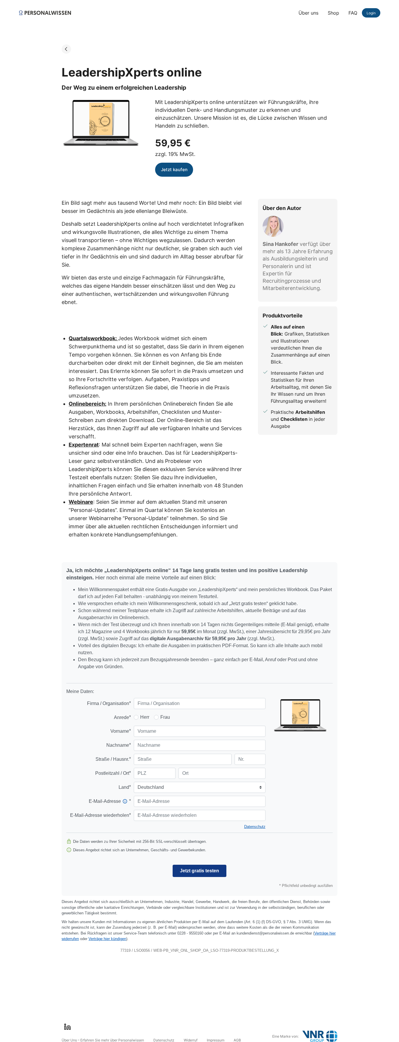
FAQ (352, 13)
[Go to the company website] (319, 1036)
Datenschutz (255, 826)
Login (371, 13)
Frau (165, 717)
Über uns (308, 13)
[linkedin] (67, 1026)
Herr (144, 717)
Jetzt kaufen (174, 169)
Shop (333, 13)
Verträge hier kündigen (107, 939)
